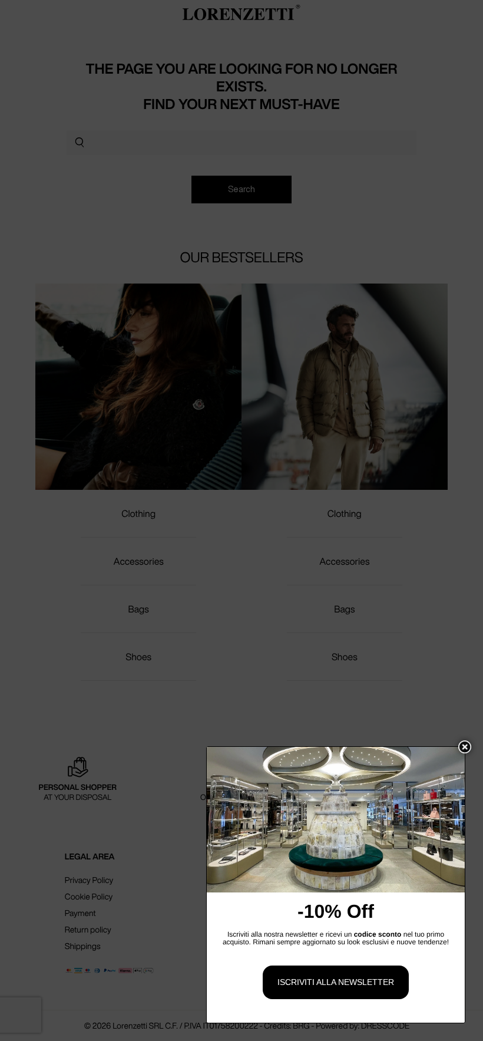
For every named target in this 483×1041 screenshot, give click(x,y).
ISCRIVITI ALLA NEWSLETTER (335, 982)
